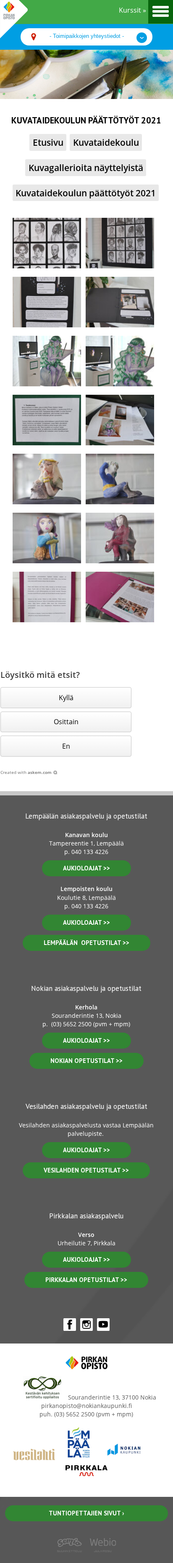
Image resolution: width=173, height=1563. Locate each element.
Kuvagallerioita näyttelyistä (86, 167)
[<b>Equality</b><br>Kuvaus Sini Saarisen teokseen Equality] (47, 302)
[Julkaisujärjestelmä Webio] (101, 1558)
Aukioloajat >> (86, 1040)
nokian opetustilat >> (86, 1061)
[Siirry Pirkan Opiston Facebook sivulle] (69, 1324)
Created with (26, 772)
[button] (65, 697)
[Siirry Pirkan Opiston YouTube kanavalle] (103, 1324)
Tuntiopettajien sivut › (86, 1513)
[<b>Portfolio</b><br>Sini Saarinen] (120, 302)
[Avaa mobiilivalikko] (160, 12)
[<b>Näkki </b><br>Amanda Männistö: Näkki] (120, 361)
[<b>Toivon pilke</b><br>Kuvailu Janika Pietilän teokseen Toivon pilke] (47, 597)
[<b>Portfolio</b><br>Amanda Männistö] (120, 420)
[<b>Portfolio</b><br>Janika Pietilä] (120, 597)
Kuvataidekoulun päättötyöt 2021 (86, 193)
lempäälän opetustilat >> (86, 943)
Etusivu (48, 142)
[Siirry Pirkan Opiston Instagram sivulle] (86, 1324)
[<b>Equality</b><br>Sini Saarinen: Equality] (47, 243)
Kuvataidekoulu (106, 142)
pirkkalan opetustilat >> (86, 1280)
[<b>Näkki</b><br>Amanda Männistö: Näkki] (47, 361)
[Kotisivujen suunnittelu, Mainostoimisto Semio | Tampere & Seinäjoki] (71, 1558)
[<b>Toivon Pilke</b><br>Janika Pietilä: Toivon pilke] (47, 479)
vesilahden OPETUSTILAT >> (86, 1170)
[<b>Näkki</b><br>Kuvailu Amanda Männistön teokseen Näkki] (47, 420)
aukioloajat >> (86, 868)
